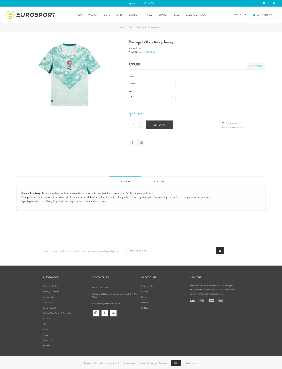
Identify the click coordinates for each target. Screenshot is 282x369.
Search (244, 14)
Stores (45, 324)
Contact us (47, 340)
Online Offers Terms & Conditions (57, 313)
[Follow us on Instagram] (96, 313)
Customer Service (50, 286)
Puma (138, 47)
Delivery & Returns (51, 291)
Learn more (191, 363)
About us (46, 318)
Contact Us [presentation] (157, 181)
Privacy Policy (49, 297)
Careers (46, 334)
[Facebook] (105, 313)
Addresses (145, 291)
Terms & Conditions (51, 307)
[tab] (125, 181)
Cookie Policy (49, 302)
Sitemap (46, 345)
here (103, 201)
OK (175, 363)
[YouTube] (113, 313)
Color (131, 76)
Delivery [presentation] (125, 181)
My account (133, 3)
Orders (144, 297)
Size (131, 90)
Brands (163, 14)
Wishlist (144, 307)
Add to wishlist (232, 122)
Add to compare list (234, 127)
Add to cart (159, 125)
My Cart (144, 302)
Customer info (147, 286)
